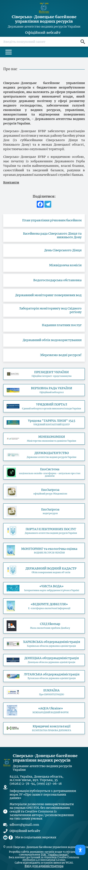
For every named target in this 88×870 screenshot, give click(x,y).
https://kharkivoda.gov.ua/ (44, 644)
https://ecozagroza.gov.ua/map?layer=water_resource (44, 511)
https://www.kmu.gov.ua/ (44, 406)
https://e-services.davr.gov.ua (44, 530)
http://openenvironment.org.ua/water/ (44, 606)
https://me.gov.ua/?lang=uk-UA (44, 438)
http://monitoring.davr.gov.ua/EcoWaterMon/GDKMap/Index (44, 550)
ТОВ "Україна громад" (55, 855)
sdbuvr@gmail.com (24, 825)
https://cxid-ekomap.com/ (44, 625)
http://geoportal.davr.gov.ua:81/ (44, 570)
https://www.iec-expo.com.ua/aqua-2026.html (44, 710)
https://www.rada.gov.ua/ (44, 390)
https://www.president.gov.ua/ (44, 374)
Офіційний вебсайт (43, 33)
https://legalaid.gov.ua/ (44, 728)
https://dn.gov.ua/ (44, 660)
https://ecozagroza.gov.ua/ (44, 491)
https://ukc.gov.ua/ (44, 422)
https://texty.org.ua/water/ (44, 588)
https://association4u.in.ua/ (44, 692)
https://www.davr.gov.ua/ (44, 455)
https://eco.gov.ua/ (44, 472)
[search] (82, 42)
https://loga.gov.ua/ (44, 676)
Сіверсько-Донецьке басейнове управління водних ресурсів (44, 19)
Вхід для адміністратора (44, 866)
